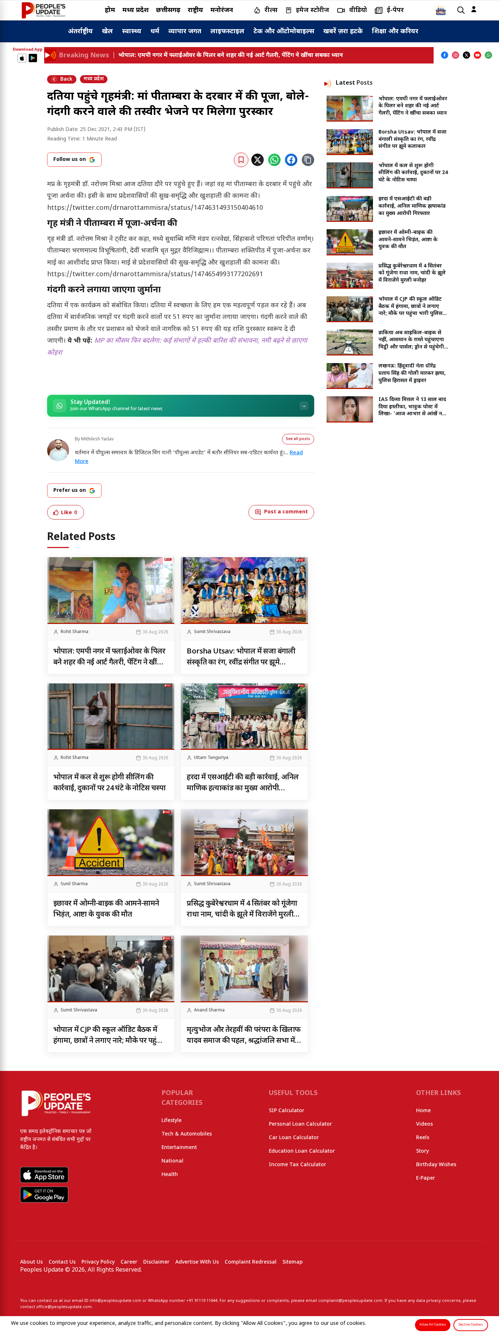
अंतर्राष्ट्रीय (80, 31)
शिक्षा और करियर (395, 31)
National (172, 1161)
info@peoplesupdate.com (115, 1300)
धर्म (155, 31)
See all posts (298, 439)
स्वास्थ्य (131, 31)
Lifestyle (171, 1120)
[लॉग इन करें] (473, 9)
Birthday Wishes (436, 1164)
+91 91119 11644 (201, 1300)
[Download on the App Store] (22, 58)
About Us (31, 1262)
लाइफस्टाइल (227, 31)
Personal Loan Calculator (300, 1124)
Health (169, 1174)
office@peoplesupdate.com (64, 1307)
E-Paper (425, 1178)
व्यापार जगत (184, 31)
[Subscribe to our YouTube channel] (477, 55)
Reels (422, 1137)
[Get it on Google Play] (32, 58)
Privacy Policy (98, 1262)
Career (129, 1262)
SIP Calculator (286, 1110)
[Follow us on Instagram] (455, 55)
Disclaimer (156, 1262)
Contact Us (62, 1262)
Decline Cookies (470, 1325)
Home (423, 1110)
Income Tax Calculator (297, 1164)
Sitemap (292, 1262)
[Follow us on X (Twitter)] (466, 55)
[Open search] (461, 10)
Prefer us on (69, 490)
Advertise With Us (197, 1262)
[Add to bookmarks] (241, 160)
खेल (107, 31)
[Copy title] (308, 160)
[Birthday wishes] (440, 10)
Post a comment (286, 512)
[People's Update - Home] (43, 10)
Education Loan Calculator (302, 1151)
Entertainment (179, 1147)
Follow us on (69, 159)
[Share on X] (257, 160)
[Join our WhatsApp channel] (488, 55)
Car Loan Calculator (294, 1137)
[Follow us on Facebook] (444, 55)
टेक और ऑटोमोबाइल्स (284, 31)
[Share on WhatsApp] (274, 160)
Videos (424, 1124)
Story (422, 1151)
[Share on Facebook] (291, 160)
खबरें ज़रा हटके (343, 31)
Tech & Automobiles (186, 1134)
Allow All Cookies (432, 1325)
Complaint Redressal (251, 1262)
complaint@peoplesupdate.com (350, 1300)
